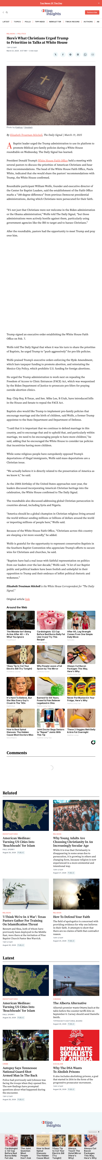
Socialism (58, 1064)
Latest (6, 22)
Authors (88, 22)
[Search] (7, 12)
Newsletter (55, 22)
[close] (99, 3)
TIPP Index (40, 22)
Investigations (10, 834)
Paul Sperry (9, 849)
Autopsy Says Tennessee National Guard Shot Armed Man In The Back (20, 1072)
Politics (22, 34)
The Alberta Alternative (69, 1003)
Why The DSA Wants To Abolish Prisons (67, 1070)
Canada (57, 999)
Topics (17, 22)
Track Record (72, 22)
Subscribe (92, 12)
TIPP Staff (12, 48)
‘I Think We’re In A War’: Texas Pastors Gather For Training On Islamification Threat (24, 920)
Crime (5, 1064)
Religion (11, 34)
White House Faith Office (53, 160)
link (27, 599)
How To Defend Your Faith (71, 917)
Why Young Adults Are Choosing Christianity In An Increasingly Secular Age (73, 842)
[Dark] (4, 12)
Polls (28, 22)
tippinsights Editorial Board (67, 1021)
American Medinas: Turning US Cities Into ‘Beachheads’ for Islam (19, 842)
